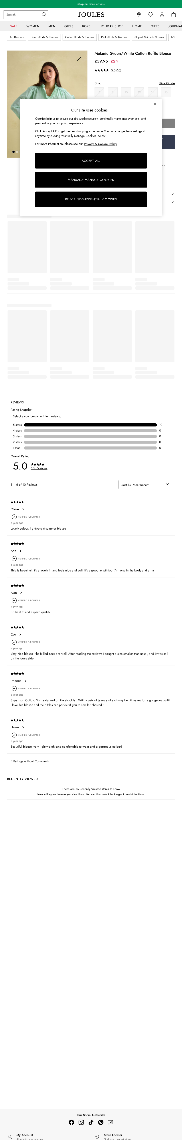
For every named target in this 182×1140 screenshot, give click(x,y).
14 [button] (152, 92)
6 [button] (99, 92)
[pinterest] (101, 1122)
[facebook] (71, 1122)
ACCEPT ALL (91, 160)
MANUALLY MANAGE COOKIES (91, 180)
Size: (98, 83)
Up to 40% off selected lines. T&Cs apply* (91, 4)
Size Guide (167, 83)
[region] (91, 157)
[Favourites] (150, 15)
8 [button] (113, 92)
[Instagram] (81, 1122)
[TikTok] (91, 1122)
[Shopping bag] (173, 15)
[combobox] (149, 485)
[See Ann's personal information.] (20, 551)
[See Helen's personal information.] (23, 727)
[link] (162, 15)
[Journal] (110, 1122)
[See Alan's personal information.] (21, 592)
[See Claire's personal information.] (23, 509)
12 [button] (139, 92)
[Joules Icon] (91, 14)
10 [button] (126, 92)
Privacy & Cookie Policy (100, 144)
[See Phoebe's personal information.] (25, 681)
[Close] (155, 104)
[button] (13, 152)
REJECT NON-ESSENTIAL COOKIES (91, 199)
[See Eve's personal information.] (20, 634)
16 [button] (166, 92)
